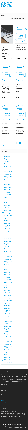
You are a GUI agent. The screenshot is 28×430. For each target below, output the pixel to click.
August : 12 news (7, 326)
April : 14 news (7, 184)
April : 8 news (6, 311)
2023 (3, 212)
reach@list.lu (7, 419)
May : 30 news (7, 289)
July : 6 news (6, 158)
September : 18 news (8, 303)
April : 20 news (7, 163)
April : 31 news (7, 333)
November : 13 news (8, 173)
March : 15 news (7, 186)
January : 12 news (7, 231)
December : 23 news (8, 362)
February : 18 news (7, 209)
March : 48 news (7, 334)
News (2, 397)
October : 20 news (7, 302)
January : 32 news (7, 274)
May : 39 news (7, 331)
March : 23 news (7, 271)
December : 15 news (8, 320)
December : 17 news (8, 256)
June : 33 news (7, 329)
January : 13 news (7, 316)
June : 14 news (7, 308)
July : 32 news (7, 285)
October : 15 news (7, 259)
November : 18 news (8, 194)
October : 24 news (7, 344)
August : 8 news (7, 305)
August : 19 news (7, 220)
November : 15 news (8, 215)
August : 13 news (7, 177)
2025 (3, 169)
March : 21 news (7, 313)
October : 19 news (7, 174)
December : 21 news (8, 192)
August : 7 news (7, 199)
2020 (3, 276)
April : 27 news (7, 248)
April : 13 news (7, 205)
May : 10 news (7, 161)
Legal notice (16, 427)
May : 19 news (7, 310)
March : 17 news (7, 207)
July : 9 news (6, 222)
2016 (3, 361)
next (3, 145)
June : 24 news (7, 287)
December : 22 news (8, 171)
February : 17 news (7, 272)
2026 (3, 155)
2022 (3, 233)
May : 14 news (7, 182)
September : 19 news (8, 346)
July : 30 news (6, 264)
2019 (3, 297)
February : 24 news (7, 251)
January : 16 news (7, 295)
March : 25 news (7, 249)
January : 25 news (7, 338)
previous (4, 143)
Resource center (18, 18)
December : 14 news (8, 341)
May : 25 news (7, 225)
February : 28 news (7, 230)
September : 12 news (8, 218)
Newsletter (3, 402)
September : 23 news (8, 261)
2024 (3, 191)
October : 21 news (7, 238)
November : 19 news (8, 321)
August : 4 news (7, 156)
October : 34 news (7, 280)
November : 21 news (8, 300)
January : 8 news (7, 189)
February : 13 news (7, 166)
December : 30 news (8, 235)
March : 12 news (7, 164)
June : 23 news (7, 266)
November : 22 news (8, 236)
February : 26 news (7, 357)
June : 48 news (7, 351)
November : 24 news (8, 343)
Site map (10, 427)
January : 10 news (7, 168)
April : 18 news (7, 227)
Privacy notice (23, 427)
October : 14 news (7, 195)
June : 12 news (7, 181)
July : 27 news (6, 243)
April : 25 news (7, 269)
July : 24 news (6, 328)
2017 (3, 339)
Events (2, 400)
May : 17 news (7, 246)
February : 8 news (7, 187)
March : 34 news (7, 228)
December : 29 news (8, 298)
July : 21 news (6, 349)
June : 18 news (7, 160)
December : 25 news (8, 277)
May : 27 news (7, 352)
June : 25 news (7, 244)
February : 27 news (7, 294)
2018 (3, 318)
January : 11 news (7, 210)
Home (12, 18)
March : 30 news (7, 356)
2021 (3, 254)
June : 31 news (7, 223)
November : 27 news (8, 258)
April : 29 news (7, 290)
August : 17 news (7, 262)
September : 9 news (8, 176)
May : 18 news (7, 204)
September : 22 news (8, 240)
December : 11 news (8, 213)
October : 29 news (7, 217)
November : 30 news (8, 279)
